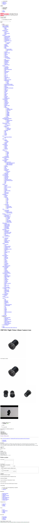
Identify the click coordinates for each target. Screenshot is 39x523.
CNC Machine (6, 210)
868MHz (7, 114)
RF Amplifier (6, 117)
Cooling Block (7, 57)
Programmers (6, 156)
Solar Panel (6, 173)
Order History (4, 517)
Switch (5, 53)
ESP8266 (6, 140)
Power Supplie (6, 291)
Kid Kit (5, 239)
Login (3, 10)
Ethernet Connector (7, 283)
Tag (7, 50)
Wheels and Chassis (7, 214)
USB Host (6, 54)
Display (5, 126)
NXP (7, 154)
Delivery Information (7, 321)
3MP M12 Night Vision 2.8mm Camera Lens (9, 327)
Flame (5, 73)
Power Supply (4, 160)
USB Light (6, 178)
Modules (4, 35)
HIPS (7, 202)
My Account (4, 516)
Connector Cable (7, 247)
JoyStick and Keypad (7, 40)
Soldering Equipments (8, 311)
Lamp (5, 181)
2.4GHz (7, 108)
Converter (6, 101)
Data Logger (6, 37)
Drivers (7, 205)
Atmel (7, 155)
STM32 (7, 152)
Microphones (6, 192)
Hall (5, 75)
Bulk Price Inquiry (7, 317)
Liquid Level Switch (7, 79)
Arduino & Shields (5, 26)
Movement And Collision (8, 84)
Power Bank (6, 297)
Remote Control (7, 105)
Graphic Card (6, 289)
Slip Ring (6, 249)
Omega (5, 147)
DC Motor (8, 218)
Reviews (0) (4, 441)
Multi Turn (6, 257)
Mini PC (5, 295)
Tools (5, 313)
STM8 (7, 153)
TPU (7, 203)
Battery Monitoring (9, 163)
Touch (5, 88)
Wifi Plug (8, 121)
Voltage (7, 83)
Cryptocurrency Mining (6, 287)
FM (7, 116)
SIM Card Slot (6, 286)
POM (7, 199)
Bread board (6, 231)
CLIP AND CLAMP (7, 232)
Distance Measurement (8, 69)
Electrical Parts (8, 206)
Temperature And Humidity (8, 87)
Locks (5, 308)
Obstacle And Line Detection (9, 85)
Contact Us (4, 2)
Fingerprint (6, 72)
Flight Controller (7, 225)
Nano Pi (5, 146)
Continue (2, 473)
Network (5, 104)
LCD (5, 132)
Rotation (5, 51)
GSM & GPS (6, 102)
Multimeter (6, 301)
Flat (5, 253)
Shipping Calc (4, 315)
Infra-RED (6, 103)
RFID (5, 48)
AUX (5, 245)
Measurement (6, 80)
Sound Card (6, 193)
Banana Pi (6, 145)
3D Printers (4, 194)
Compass (5, 90)
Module (7, 43)
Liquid (5, 78)
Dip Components (5, 255)
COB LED (6, 175)
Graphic (7, 127)
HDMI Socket (6, 285)
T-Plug (5, 277)
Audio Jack (6, 274)
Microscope (6, 300)
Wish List (3, 518)
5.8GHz (7, 113)
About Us (6, 320)
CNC (3, 209)
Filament (6, 197)
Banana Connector (7, 275)
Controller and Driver (7, 179)
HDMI (5, 254)
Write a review (6, 435)
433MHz (7, 112)
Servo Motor (8, 220)
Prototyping (4, 229)
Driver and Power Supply (8, 180)
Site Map (3, 505)
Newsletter (4, 519)
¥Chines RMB (5, 7)
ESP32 (5, 139)
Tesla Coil (6, 63)
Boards (5, 150)
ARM (3, 149)
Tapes (5, 312)
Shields (5, 143)
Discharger (6, 166)
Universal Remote (9, 120)
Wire (5, 234)
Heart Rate (6, 76)
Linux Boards (4, 144)
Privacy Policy (6, 322)
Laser (5, 41)
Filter (5, 167)
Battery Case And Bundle (10, 162)
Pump (5, 303)
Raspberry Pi (4, 30)
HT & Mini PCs (5, 294)
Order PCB (6, 318)
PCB (5, 183)
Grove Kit (6, 238)
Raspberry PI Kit (7, 240)
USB (5, 250)
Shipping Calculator (7, 319)
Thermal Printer (6, 64)
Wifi (5, 137)
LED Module (6, 176)
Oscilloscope (6, 302)
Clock (5, 55)
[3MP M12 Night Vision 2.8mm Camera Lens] (13, 384)
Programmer (6, 159)
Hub (5, 59)
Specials (3, 512)
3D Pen (5, 196)
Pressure (5, 97)
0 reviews (2, 435)
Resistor (5, 268)
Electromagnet (6, 71)
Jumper (5, 256)
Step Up (7, 172)
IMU (5, 92)
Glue (5, 299)
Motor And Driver (9, 212)
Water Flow (6, 89)
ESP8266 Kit (6, 242)
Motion (5, 94)
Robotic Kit (6, 241)
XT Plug (5, 280)
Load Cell (6, 93)
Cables (3, 243)
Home (3, 326)
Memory (5, 44)
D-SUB (5, 282)
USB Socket (6, 279)
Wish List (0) (4, 3)
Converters (6, 56)
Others (5, 95)
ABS (7, 198)
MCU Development (5, 157)
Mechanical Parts (9, 207)
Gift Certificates (5, 510)
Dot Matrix (6, 130)
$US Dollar (4, 8)
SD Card (5, 62)
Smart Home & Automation (7, 118)
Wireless (6, 107)
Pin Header (6, 258)
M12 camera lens (7, 438)
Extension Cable (7, 251)
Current (7, 81)
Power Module (6, 228)
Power (7, 82)
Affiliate (3, 511)
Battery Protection (9, 164)
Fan (5, 306)
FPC (5, 284)
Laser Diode (6, 263)
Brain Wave (6, 68)
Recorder (5, 188)
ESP (3, 138)
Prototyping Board (7, 233)
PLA (7, 201)
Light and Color (7, 77)
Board (5, 27)
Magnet (5, 309)
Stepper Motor (8, 221)
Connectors (6, 271)
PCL (7, 200)
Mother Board (6, 290)
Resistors (5, 264)
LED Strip (6, 177)
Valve (5, 314)
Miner (5, 288)
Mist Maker (6, 61)
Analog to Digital (7, 36)
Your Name (2, 459)
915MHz (7, 115)
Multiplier (6, 45)
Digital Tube (6, 125)
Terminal (5, 278)
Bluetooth (6, 100)
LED (5, 182)
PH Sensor (6, 96)
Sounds (3, 184)
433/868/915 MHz (9, 109)
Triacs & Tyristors (7, 265)
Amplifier (6, 185)
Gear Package (6, 215)
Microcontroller (6, 272)
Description (4, 440)
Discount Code (4, 499)
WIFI (5, 106)
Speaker (5, 189)
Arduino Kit (6, 237)
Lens (3, 438)
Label (5, 307)
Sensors (3, 65)
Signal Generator (7, 52)
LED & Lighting (5, 174)
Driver (5, 135)
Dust (5, 70)
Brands (3, 509)
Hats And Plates (7, 33)
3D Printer (6, 195)
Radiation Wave (7, 98)
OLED (5, 133)
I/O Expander (6, 39)
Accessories (6, 29)
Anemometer (6, 67)
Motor (7, 208)
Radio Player (6, 46)
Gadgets (4, 296)
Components (6, 204)
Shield (5, 28)
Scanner (5, 134)
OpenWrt (5, 148)
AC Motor (8, 217)
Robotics (4, 213)
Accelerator (6, 66)
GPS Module (6, 226)
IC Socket (6, 262)
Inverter (5, 168)
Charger (5, 165)
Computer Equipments (8, 304)
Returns (3, 504)
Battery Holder (6, 276)
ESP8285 (6, 142)
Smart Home (6, 119)
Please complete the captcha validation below (8, 468)
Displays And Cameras (6, 123)
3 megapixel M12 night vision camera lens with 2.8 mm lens (20, 438)
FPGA (7, 151)
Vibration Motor (9, 222)
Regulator (6, 170)
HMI (5, 131)
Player (5, 187)
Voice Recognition (7, 190)
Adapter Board (6, 230)
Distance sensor (6, 224)
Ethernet (5, 252)
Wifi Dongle (8, 110)
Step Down (8, 171)
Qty (1, 429)
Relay (5, 47)
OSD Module (6, 227)
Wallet (5, 292)
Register (3, 11)
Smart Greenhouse (5, 25)
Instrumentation (6, 60)
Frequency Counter (7, 38)
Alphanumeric (8, 128)
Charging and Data (7, 246)
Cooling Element (7, 305)
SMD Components (5, 266)
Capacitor (6, 270)
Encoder (5, 91)
